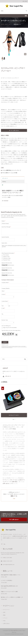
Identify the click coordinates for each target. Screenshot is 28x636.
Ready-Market (20, 634)
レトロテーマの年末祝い (6, 580)
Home (6, 24)
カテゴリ (11, 24)
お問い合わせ (6, 483)
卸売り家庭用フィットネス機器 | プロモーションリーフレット (12, 192)
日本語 (25, 1)
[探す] (26, 10)
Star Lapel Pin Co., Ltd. (16, 630)
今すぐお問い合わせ (15, 130)
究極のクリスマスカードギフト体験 (9, 591)
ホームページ (6, 609)
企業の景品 (14, 481)
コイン (22, 478)
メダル (10, 479)
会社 (4, 612)
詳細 (14, 498)
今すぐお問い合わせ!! (14, 519)
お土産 (20, 479)
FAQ (4, 620)
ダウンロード (8, 376)
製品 (4, 615)
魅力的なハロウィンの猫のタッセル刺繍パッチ (12, 597)
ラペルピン (15, 479)
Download (6, 200)
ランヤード (5, 481)
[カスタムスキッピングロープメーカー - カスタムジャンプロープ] (25, 54)
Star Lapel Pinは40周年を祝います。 (10, 586)
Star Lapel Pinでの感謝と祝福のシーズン (11, 575)
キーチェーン (6, 479)
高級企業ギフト (17, 24)
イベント (5, 618)
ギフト (23, 479)
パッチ (9, 481)
